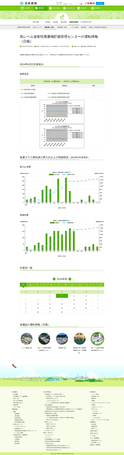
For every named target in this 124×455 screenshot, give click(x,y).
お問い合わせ (94, 433)
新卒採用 (93, 424)
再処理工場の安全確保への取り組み (55, 407)
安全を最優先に (49, 405)
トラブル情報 (74, 27)
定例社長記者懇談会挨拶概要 (52, 441)
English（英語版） (95, 444)
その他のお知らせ (49, 443)
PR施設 (93, 405)
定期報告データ (19, 428)
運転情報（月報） (63, 27)
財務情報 (15, 405)
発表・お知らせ (48, 432)
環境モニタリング (18, 424)
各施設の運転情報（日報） (90, 46)
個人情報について (96, 442)
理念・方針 (16, 398)
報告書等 (17, 441)
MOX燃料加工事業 (86, 22)
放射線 (94, 415)
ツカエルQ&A (96, 417)
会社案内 (27, 8)
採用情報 (97, 8)
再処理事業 (64, 22)
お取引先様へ (100, 3)
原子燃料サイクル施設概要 (20, 396)
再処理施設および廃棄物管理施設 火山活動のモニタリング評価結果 (64, 409)
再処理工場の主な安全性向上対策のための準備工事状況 (59, 411)
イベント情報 (94, 394)
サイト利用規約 (94, 438)
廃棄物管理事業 (73, 22)
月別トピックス (37, 27)
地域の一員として (51, 424)
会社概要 (15, 394)
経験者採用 (94, 426)
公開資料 (17, 439)
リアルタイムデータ (20, 426)
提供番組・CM (95, 396)
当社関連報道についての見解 (52, 439)
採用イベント (94, 428)
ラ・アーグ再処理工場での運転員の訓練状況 (58, 402)
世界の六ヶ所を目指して (52, 419)
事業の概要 (36, 22)
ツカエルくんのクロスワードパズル (100, 402)
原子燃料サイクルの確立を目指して (54, 394)
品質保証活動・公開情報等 (20, 435)
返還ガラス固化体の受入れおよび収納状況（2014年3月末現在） (53, 46)
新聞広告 (93, 398)
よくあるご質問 (19, 432)
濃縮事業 (47, 22)
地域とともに (48, 422)
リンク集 (92, 435)
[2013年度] (54, 279)
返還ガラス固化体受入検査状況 (98, 27)
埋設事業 (55, 22)
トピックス (48, 437)
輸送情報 (83, 27)
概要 (14, 411)
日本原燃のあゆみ (18, 402)
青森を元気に (49, 428)
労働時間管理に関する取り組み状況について (58, 445)
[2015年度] (69, 279)
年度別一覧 (76, 46)
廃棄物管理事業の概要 (23, 27)
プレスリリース (49, 435)
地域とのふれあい (51, 426)
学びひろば (94, 409)
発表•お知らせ (71, 8)
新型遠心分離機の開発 (52, 415)
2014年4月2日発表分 (27, 46)
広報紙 (93, 400)
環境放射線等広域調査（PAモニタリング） (26, 430)
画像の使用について (96, 440)
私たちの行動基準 (18, 400)
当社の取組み (56, 8)
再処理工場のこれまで (52, 398)
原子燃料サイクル (97, 413)
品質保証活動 (18, 437)
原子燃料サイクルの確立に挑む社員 (55, 396)
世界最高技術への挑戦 (51, 413)
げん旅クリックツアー (97, 407)
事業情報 (41, 8)
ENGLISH (65, 4)
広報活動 (83, 8)
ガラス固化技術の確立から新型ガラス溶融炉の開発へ (60, 417)
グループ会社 (16, 407)
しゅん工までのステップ (52, 400)
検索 (81, 4)
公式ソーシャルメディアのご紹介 (100, 419)
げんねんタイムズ (49, 430)
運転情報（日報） (50, 27)
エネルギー (96, 411)
